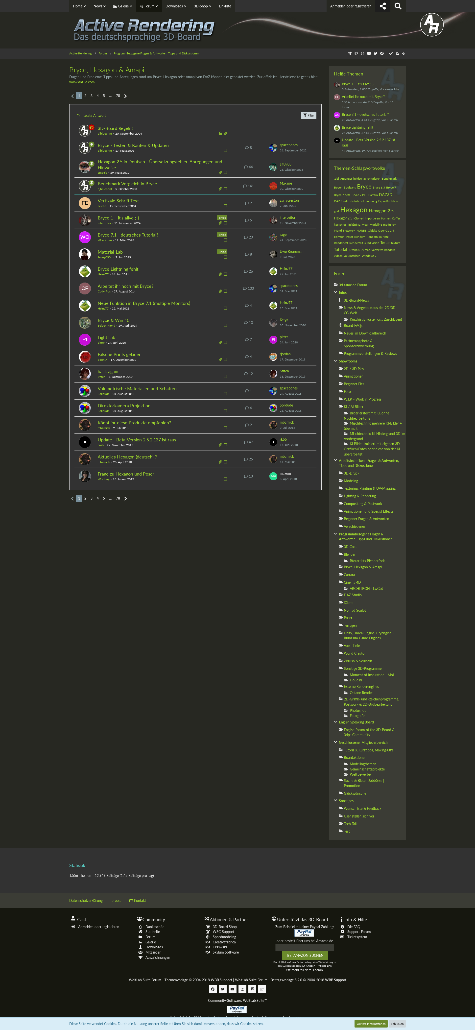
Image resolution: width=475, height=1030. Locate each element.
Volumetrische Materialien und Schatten (137, 388)
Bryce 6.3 (379, 187)
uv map (365, 250)
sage (283, 234)
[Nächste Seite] (125, 95)
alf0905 (285, 164)
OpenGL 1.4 (386, 230)
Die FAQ (353, 927)
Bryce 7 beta (342, 195)
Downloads (154, 947)
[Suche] (398, 6)
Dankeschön (155, 927)
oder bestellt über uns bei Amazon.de (305, 941)
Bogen (338, 187)
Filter (310, 115)
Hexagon (354, 209)
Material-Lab (110, 252)
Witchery (104, 479)
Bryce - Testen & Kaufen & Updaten (133, 145)
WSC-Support (223, 932)
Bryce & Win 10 (113, 320)
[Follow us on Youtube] (369, 53)
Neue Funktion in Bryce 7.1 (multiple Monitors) (144, 303)
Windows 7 (369, 256)
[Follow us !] (382, 6)
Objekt (372, 230)
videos (338, 256)
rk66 (101, 445)
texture (395, 243)
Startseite (152, 932)
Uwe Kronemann (293, 251)
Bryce (222, 217)
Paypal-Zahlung (236, 1017)
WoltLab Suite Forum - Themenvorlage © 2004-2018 (180, 980)
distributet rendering (364, 201)
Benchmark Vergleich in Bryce (127, 183)
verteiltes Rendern (383, 250)
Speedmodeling (224, 937)
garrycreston (289, 200)
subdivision (371, 243)
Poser (349, 237)
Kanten (386, 218)
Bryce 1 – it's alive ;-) (118, 217)
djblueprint (105, 133)
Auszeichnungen (157, 957)
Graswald (220, 947)
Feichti (102, 206)
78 (118, 96)
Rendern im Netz (377, 237)
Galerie (150, 942)
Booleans (350, 187)
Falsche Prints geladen (120, 354)
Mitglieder (153, 952)
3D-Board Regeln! (115, 128)
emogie (102, 172)
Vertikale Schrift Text (118, 200)
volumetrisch (352, 256)
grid (336, 211)
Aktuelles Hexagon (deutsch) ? (127, 456)
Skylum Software (226, 952)
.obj (336, 178)
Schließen (397, 1024)
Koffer (396, 218)
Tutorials (353, 250)
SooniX (102, 359)
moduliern (390, 224)
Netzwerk (349, 230)
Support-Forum (359, 932)
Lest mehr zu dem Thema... (305, 970)
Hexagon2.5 (343, 218)
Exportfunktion (388, 201)
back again (108, 371)
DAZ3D (385, 194)
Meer (365, 224)
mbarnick (104, 428)
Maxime (286, 183)
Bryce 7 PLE (359, 195)
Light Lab (106, 337)
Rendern (359, 237)
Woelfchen (105, 240)
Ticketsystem (357, 937)
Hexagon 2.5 (381, 210)
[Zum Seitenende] (404, 53)
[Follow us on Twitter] (376, 53)
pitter (101, 342)
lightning (354, 224)
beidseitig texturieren (366, 178)
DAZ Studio (341, 201)
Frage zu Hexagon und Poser (126, 474)
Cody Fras (104, 291)
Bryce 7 (391, 187)
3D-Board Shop (225, 927)
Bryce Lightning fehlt (118, 269)
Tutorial (340, 249)
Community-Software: (237, 1000)
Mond (338, 230)
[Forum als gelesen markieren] (391, 53)
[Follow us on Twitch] (356, 53)
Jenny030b (105, 257)
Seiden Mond (106, 325)
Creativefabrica (224, 942)
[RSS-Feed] (397, 53)
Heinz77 (103, 274)
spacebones (289, 145)
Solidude (103, 394)
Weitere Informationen (371, 1024)
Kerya (284, 320)
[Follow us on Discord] (350, 53)
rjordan (285, 354)
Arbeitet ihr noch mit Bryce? (125, 286)
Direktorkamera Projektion (124, 405)
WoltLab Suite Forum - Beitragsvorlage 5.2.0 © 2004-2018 (290, 980)
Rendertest (341, 243)
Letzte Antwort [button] (94, 115)
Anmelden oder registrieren (350, 6)
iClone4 (359, 218)
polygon (339, 237)
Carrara (373, 195)
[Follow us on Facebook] (382, 53)
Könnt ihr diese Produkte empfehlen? (134, 422)
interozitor (104, 223)
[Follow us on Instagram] (363, 53)
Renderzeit (356, 243)
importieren (372, 218)
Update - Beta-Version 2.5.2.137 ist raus (137, 439)
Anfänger (346, 178)
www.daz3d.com (82, 82)
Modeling (376, 224)
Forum (150, 937)
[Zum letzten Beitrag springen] (273, 148)
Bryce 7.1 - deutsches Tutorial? (128, 235)
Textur (385, 242)
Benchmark (389, 178)
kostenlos (340, 224)
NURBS (361, 230)
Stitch (101, 377)
